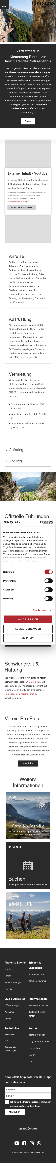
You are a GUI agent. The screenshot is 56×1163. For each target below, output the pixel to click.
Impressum (10, 1035)
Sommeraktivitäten (37, 981)
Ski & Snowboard (36, 974)
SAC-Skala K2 (32, 682)
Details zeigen (40, 610)
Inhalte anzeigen (21, 207)
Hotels (8, 976)
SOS (30, 1061)
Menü (4, 6)
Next (52, 22)
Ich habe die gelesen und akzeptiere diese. (30, 1104)
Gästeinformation (36, 1035)
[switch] (49, 580)
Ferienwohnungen (13, 982)
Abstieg (15, 461)
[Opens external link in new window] (16, 1143)
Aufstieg (16, 450)
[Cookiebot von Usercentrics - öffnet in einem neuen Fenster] (40, 522)
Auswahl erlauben (28, 629)
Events (8, 1019)
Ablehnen (28, 638)
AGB (6, 1041)
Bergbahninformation (38, 1041)
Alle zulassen (28, 619)
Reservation (34, 1048)
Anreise (8, 969)
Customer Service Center (36, 1014)
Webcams (9, 1012)
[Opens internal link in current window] (28, 1128)
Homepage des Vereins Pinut (19, 694)
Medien (31, 1055)
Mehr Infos (28, 763)
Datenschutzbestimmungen (18, 202)
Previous (4, 22)
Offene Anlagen (12, 1005)
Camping (9, 989)
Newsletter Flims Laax (38, 1005)
